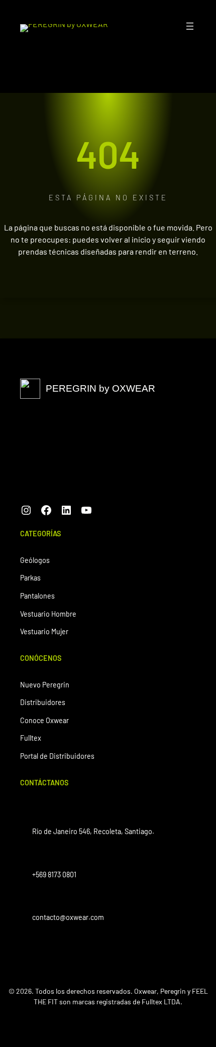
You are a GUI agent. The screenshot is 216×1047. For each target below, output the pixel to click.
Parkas (30, 577)
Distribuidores (42, 702)
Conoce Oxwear (44, 720)
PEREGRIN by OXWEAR (100, 388)
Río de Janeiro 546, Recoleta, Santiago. (93, 831)
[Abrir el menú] (190, 26)
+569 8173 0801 (54, 874)
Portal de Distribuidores (57, 756)
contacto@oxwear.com (68, 917)
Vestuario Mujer (44, 631)
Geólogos (35, 560)
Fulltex (30, 738)
